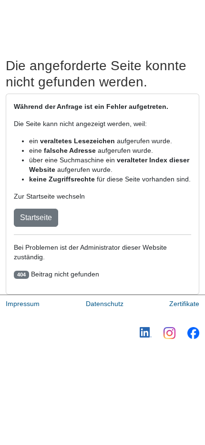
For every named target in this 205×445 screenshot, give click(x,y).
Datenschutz (104, 303)
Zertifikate (184, 303)
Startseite (36, 217)
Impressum (23, 303)
